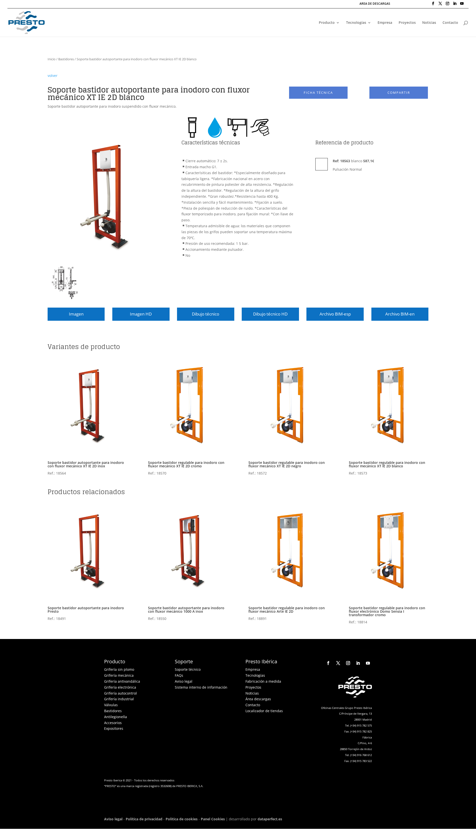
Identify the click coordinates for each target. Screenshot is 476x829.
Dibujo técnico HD (270, 314)
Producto (327, 23)
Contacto (450, 23)
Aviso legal (183, 681)
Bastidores (66, 59)
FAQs (179, 675)
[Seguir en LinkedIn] (358, 663)
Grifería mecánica (119, 675)
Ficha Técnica (318, 93)
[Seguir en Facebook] (328, 663)
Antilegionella (115, 716)
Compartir (398, 93)
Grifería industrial (119, 699)
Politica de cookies (182, 819)
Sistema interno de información (201, 687)
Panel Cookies (213, 819)
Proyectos (407, 23)
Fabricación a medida (263, 681)
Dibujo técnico (205, 314)
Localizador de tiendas (264, 710)
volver (53, 75)
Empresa (385, 23)
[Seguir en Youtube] (368, 663)
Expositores (113, 728)
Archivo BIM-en (400, 314)
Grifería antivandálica (122, 681)
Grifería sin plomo (119, 669)
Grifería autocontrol (120, 693)
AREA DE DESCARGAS (374, 4)
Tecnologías (356, 23)
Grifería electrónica (120, 687)
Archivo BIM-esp (335, 314)
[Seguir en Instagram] (348, 663)
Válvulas (111, 704)
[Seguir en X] (338, 663)
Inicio (52, 59)
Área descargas (258, 699)
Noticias (429, 23)
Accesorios (113, 722)
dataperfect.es (270, 819)
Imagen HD (141, 314)
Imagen (76, 314)
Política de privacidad (144, 819)
